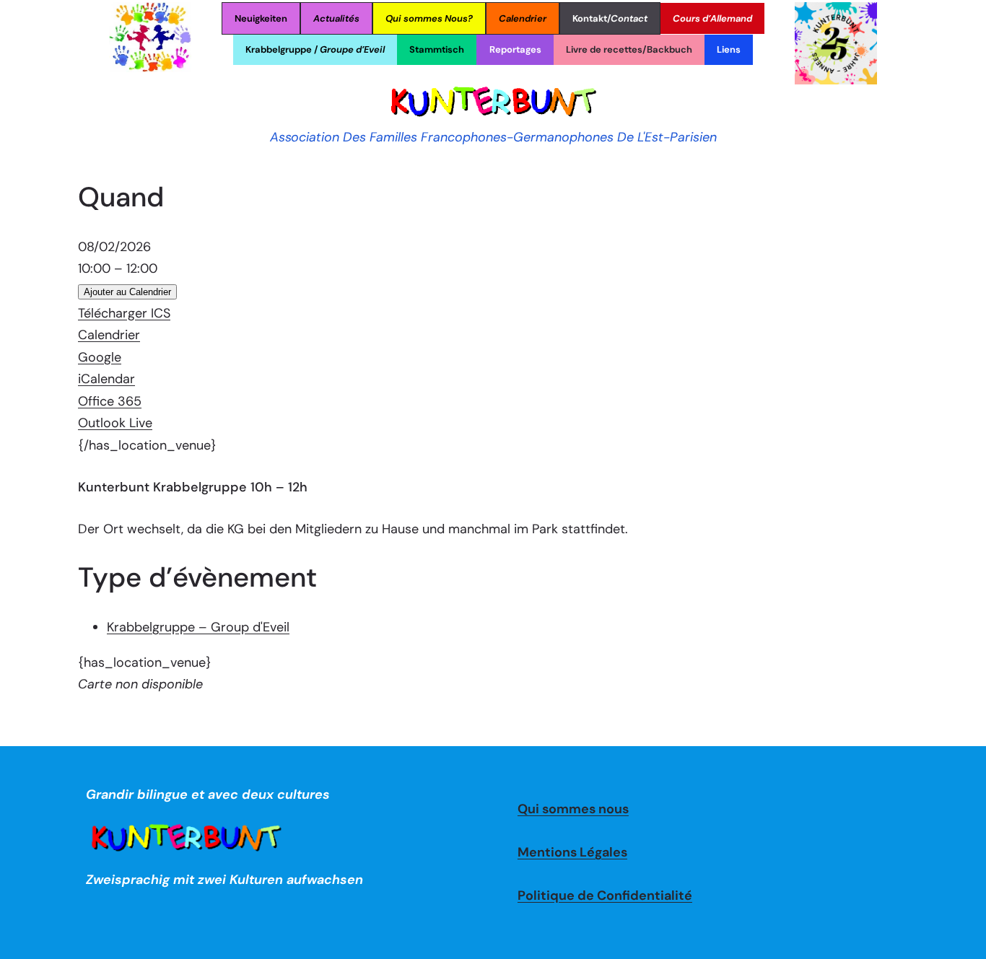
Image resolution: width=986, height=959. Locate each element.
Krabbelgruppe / (315, 49)
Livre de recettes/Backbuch (629, 49)
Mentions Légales (572, 852)
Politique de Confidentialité (605, 895)
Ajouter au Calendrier (127, 291)
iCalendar (106, 378)
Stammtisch (436, 49)
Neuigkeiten (261, 18)
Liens (729, 49)
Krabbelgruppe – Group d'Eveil (198, 627)
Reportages (515, 49)
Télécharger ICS (124, 313)
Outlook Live (115, 423)
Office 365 (109, 401)
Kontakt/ (609, 18)
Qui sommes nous (573, 809)
